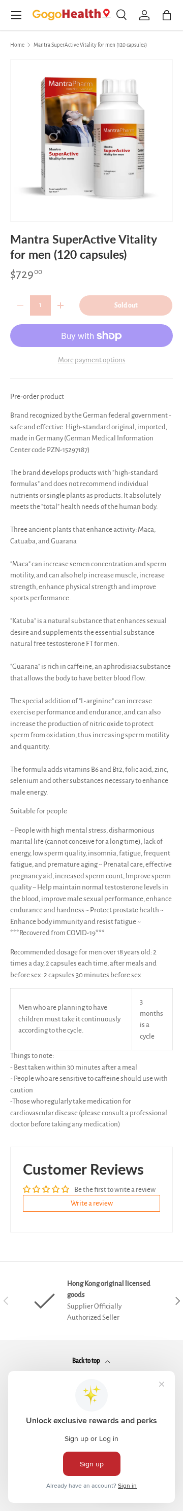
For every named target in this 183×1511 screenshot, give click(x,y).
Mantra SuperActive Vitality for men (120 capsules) (90, 45)
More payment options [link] (92, 360)
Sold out (126, 305)
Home (17, 45)
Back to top (86, 1360)
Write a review (92, 1203)
